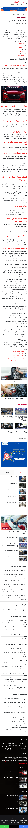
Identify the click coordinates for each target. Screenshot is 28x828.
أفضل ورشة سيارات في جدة (12, 489)
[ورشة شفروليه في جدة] (22, 498)
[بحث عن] (26, 3)
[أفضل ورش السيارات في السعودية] (7, 411)
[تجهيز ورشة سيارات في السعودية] (23, 779)
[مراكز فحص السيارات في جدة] (21, 426)
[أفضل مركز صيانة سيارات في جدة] (7, 426)
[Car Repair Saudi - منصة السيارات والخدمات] (17, 3)
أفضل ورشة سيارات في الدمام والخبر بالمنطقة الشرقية (15, 652)
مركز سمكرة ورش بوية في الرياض (10, 537)
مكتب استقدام (23, 719)
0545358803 (21, 55)
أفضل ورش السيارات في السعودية (11, 556)
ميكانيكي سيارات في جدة (12, 476)
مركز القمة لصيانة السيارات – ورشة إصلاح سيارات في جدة (14, 586)
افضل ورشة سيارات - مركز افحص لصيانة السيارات (17, 620)
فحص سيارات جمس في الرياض (11, 550)
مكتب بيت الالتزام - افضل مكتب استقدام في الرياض (15, 709)
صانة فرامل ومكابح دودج (17, 236)
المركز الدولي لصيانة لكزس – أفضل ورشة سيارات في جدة (14, 595)
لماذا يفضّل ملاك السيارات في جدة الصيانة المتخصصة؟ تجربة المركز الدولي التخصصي (9, 545)
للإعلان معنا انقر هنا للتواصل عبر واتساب (10, 822)
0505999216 (21, 43)
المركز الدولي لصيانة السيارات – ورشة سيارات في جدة (15, 584)
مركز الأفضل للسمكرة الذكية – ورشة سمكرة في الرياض (16, 629)
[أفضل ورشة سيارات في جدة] (22, 491)
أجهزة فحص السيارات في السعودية (10, 771)
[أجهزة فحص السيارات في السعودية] (23, 773)
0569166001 (21, 51)
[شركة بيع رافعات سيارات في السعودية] (23, 785)
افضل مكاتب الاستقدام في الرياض (19, 717)
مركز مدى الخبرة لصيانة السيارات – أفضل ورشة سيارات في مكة (14, 638)
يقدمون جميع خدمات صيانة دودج (16, 65)
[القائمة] (2, 3)
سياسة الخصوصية (23, 820)
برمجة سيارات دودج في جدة (15, 153)
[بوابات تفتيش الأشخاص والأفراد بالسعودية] (22, 504)
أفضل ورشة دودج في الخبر (18, 355)
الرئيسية (24, 14)
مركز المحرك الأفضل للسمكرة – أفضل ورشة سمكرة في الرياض (14, 626)
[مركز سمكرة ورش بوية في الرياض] (23, 539)
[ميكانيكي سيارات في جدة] (22, 479)
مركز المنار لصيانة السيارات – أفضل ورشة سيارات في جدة (14, 589)
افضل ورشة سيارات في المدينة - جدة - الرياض (17, 609)
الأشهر (21, 472)
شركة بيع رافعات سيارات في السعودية (10, 783)
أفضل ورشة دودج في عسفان (17, 360)
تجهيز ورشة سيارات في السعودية (11, 777)
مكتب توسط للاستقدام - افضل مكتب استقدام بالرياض (15, 712)
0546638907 (21, 47)
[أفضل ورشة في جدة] (22, 485)
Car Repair (5, 818)
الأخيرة (7, 472)
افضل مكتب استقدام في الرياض (19, 714)
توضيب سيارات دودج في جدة (15, 121)
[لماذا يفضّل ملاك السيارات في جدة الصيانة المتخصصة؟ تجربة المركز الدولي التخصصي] (21, 411)
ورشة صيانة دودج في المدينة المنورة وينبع (14, 358)
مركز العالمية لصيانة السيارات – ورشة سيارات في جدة (15, 574)
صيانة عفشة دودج (21, 206)
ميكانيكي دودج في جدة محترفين (14, 106)
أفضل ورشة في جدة (17, 14)
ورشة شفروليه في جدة (13, 496)
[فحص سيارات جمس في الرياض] (23, 552)
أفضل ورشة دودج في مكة (18, 351)
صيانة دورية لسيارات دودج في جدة (15, 248)
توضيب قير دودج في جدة (18, 132)
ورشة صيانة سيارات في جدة (20, 597)
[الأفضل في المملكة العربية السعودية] (14, 9)
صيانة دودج (21, 353)
